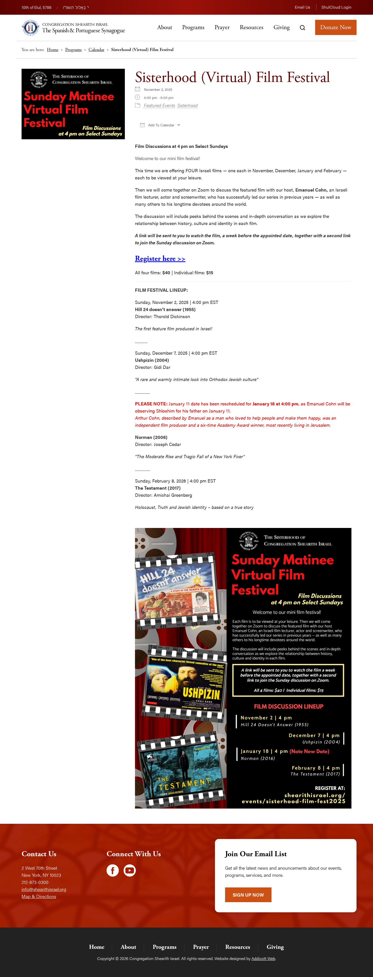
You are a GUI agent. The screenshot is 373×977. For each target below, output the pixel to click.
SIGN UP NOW (248, 895)
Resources (251, 27)
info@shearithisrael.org (44, 889)
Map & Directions (39, 896)
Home (52, 50)
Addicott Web (263, 958)
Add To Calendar (160, 124)
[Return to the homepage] (73, 28)
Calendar (96, 50)
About (164, 27)
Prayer (222, 27)
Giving (282, 27)
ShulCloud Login (336, 7)
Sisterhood (187, 105)
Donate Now (335, 27)
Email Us (302, 7)
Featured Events (159, 105)
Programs (193, 27)
